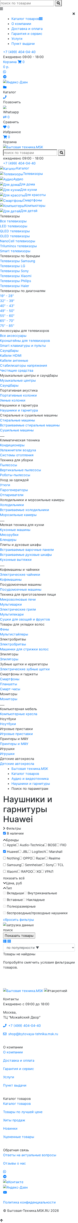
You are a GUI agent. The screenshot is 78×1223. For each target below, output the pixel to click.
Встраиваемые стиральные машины (30, 425)
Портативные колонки (18, 395)
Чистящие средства (16, 370)
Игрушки (7, 754)
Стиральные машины (17, 420)
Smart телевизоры (15, 251)
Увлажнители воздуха (18, 450)
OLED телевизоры (15, 236)
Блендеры (8, 540)
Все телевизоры (13, 221)
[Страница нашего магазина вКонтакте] (13, 1181)
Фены (4, 629)
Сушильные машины (17, 430)
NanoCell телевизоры (17, 241)
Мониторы (8, 699)
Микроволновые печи (18, 599)
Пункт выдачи (23, 43)
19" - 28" (7, 296)
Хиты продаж (14, 1120)
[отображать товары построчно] (4, 941)
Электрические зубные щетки (25, 669)
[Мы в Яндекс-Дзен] (15, 82)
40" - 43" (7, 306)
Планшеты (8, 684)
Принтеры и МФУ (14, 744)
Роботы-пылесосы (15, 475)
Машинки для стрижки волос (24, 649)
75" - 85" (7, 326)
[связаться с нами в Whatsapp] (4, 72)
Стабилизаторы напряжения (23, 365)
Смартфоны (9, 679)
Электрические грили (18, 609)
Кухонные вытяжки (16, 559)
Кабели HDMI (10, 355)
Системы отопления (16, 455)
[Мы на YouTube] (5, 1192)
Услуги (16, 39)
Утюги (5, 485)
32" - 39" (7, 301)
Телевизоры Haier (14, 286)
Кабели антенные (14, 360)
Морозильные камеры (18, 515)
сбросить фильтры (18, 920)
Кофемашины (11, 579)
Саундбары (9, 350)
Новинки (10, 1128)
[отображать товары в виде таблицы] (9, 941)
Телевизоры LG (12, 266)
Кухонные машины (15, 530)
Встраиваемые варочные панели (27, 550)
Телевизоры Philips (15, 281)
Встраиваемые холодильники (24, 510)
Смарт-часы (10, 689)
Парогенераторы (14, 490)
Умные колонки (12, 400)
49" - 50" (7, 311)
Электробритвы (13, 644)
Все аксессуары (13, 335)
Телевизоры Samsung (17, 261)
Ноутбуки (8, 724)
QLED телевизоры (15, 231)
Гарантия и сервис (26, 34)
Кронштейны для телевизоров (25, 340)
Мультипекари (12, 614)
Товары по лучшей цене (22, 1112)
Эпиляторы (9, 659)
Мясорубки (9, 535)
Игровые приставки (16, 734)
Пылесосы (8, 465)
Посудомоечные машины (20, 589)
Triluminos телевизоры (18, 246)
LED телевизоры (13, 226)
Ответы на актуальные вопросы (29, 1155)
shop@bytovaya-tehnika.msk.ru (32, 1034)
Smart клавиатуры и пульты (23, 345)
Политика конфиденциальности (29, 1202)
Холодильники (12, 505)
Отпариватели (12, 495)
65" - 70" (7, 321)
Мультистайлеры (14, 634)
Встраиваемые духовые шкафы (26, 554)
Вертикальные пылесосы (20, 470)
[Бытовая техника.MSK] (23, 990)
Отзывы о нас (14, 1163)
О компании (21, 24)
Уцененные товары (18, 1137)
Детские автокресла (17, 764)
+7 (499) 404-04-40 (19, 52)
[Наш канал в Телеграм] (4, 77)
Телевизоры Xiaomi (15, 276)
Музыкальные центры (18, 380)
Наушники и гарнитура (19, 410)
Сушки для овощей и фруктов (25, 619)
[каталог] (4, 87)
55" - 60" (7, 316)
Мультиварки (11, 604)
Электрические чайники (20, 574)
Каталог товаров (25, 19)
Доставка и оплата (27, 29)
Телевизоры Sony (14, 271)
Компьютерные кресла (18, 714)
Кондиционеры (12, 445)
